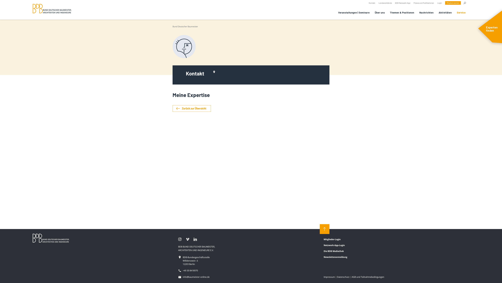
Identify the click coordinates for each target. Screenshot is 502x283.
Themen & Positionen (402, 12)
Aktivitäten (445, 12)
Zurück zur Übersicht (194, 108)
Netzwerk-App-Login (334, 245)
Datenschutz (343, 277)
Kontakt (372, 3)
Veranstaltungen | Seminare (354, 12)
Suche (464, 3)
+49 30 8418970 (190, 270)
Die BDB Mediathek (334, 251)
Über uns (380, 12)
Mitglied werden (453, 3)
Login (439, 3)
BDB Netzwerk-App (402, 3)
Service (461, 12)
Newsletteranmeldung (335, 257)
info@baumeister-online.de (196, 277)
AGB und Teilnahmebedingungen (368, 277)
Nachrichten (426, 12)
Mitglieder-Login (332, 239)
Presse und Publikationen (424, 3)
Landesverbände (385, 3)
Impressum (329, 277)
